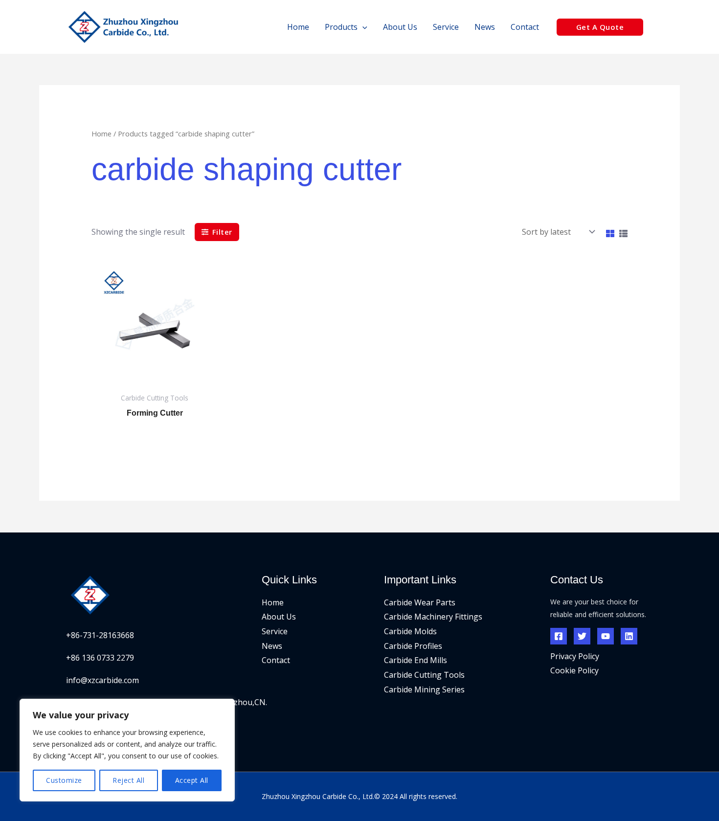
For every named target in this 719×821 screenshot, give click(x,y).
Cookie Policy (574, 670)
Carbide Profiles (413, 646)
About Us (279, 616)
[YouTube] (605, 636)
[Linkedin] (629, 636)
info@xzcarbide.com (102, 680)
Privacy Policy (574, 656)
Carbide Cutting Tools (424, 674)
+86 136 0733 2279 (100, 657)
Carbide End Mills (415, 660)
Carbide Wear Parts (419, 602)
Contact (276, 660)
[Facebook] (558, 636)
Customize (64, 780)
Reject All (128, 780)
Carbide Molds (410, 631)
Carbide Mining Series (424, 689)
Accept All (191, 780)
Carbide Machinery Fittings (433, 616)
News (272, 646)
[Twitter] (582, 636)
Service (275, 631)
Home (101, 133)
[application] (362, 27)
